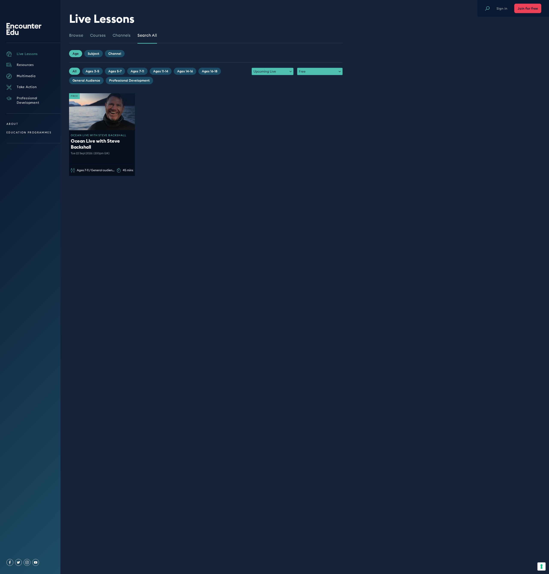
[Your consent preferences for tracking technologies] (541, 566)
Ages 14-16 (185, 71)
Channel (114, 54)
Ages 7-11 (137, 71)
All (74, 71)
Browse (76, 35)
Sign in (501, 8)
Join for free (528, 8)
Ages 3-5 (92, 71)
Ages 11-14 (160, 71)
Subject (93, 54)
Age (75, 54)
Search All (147, 35)
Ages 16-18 (209, 71)
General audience (86, 80)
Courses (98, 35)
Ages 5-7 (115, 71)
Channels (122, 35)
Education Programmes (28, 132)
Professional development (129, 80)
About (12, 123)
